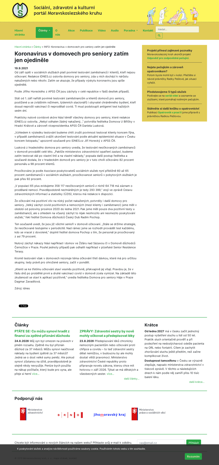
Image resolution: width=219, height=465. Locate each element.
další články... (131, 378)
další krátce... (196, 381)
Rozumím (193, 456)
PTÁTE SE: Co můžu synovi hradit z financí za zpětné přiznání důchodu (42, 333)
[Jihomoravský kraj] (109, 414)
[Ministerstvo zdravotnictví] (31, 413)
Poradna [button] (130, 30)
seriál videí (171, 95)
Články (37, 46)
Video (103, 30)
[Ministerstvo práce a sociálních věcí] (148, 413)
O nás (60, 32)
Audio (116, 30)
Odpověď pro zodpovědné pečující (168, 58)
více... (35, 373)
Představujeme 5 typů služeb (166, 91)
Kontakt (149, 30)
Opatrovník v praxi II (170, 112)
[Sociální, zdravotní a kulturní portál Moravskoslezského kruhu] (61, 9)
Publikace (87, 30)
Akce (72, 30)
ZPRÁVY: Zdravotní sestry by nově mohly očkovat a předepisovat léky (107, 333)
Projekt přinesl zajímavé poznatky (169, 50)
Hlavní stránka (25, 32)
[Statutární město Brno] (70, 414)
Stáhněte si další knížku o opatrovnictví (173, 108)
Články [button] (43, 30)
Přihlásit (194, 442)
